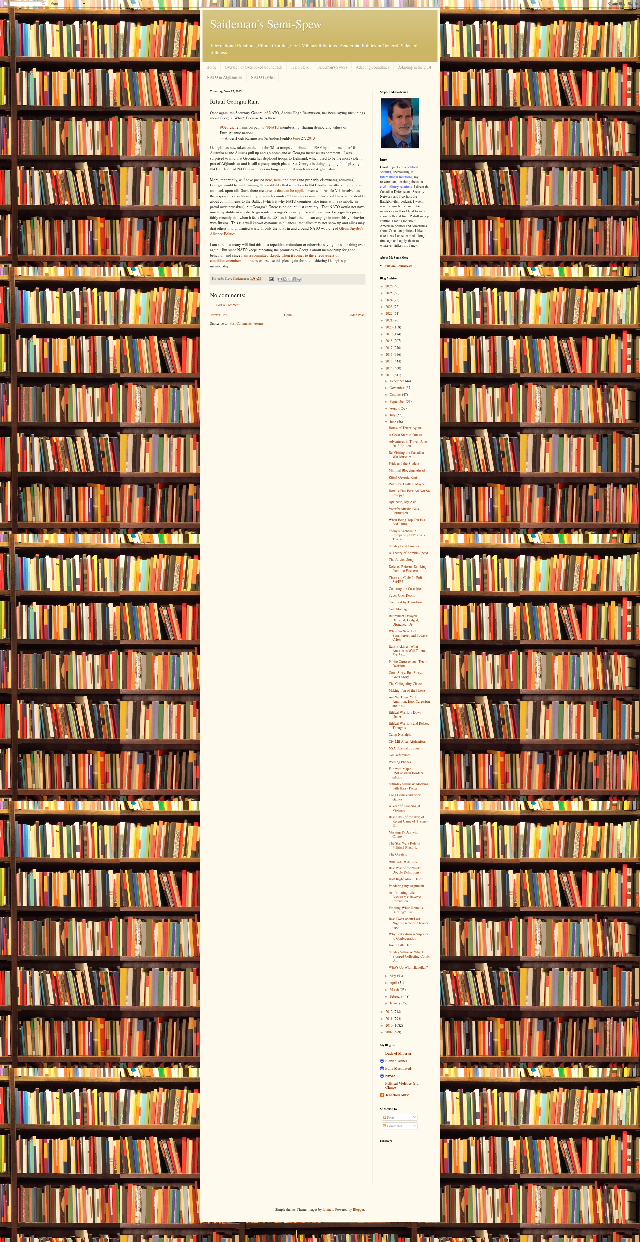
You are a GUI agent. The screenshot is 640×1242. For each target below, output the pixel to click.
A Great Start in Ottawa (405, 434)
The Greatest (398, 854)
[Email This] (280, 279)
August (395, 408)
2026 (390, 286)
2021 (390, 320)
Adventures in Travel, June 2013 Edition (408, 443)
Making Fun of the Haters (407, 690)
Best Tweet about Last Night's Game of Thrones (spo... (408, 923)
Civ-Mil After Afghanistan (407, 741)
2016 (390, 354)
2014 (390, 368)
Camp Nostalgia (400, 734)
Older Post (356, 314)
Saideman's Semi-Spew (266, 24)
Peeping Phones (400, 761)
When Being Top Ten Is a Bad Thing (407, 521)
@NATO (272, 127)
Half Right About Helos (405, 879)
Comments (394, 1125)
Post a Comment (228, 304)
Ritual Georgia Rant (403, 477)
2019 (390, 333)
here (268, 179)
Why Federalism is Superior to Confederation (408, 936)
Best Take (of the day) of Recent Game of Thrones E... (408, 821)
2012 (390, 1011)
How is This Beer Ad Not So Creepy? (409, 492)
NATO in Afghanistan (224, 77)
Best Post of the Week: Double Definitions (405, 870)
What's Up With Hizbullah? (408, 967)
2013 (390, 374)
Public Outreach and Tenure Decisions (408, 663)
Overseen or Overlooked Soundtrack (253, 67)
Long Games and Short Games (405, 796)
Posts (390, 1117)
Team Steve (300, 67)
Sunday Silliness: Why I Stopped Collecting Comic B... (409, 956)
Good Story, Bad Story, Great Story (405, 674)
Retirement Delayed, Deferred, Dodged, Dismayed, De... (404, 620)
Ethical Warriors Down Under (405, 714)
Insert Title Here (400, 945)
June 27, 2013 (304, 138)
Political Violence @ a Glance (401, 1085)
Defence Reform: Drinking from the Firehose (407, 568)
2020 (390, 327)
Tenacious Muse (397, 1094)
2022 (390, 313)
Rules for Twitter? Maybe (407, 484)
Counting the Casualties (405, 588)
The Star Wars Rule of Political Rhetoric (404, 845)
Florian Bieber (396, 1060)
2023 (390, 306)
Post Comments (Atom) (246, 323)
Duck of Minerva (398, 1053)
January (396, 1003)
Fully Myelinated (398, 1068)
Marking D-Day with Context (403, 834)
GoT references (399, 754)
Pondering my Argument (406, 885)
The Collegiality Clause (405, 683)
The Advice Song (401, 559)
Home (211, 67)
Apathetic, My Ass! (402, 501)
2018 (390, 340)
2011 (390, 1018)
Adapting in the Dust (414, 67)
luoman (328, 1209)
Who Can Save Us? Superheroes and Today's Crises (408, 635)
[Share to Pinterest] (299, 279)
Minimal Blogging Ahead (407, 470)
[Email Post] (271, 278)
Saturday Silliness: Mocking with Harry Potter (408, 785)
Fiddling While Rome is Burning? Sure (406, 909)
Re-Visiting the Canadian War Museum (406, 454)
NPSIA (390, 1075)
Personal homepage (398, 265)
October (396, 394)
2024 (390, 299)
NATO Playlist (262, 77)
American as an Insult (404, 861)
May (393, 975)
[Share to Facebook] (294, 279)
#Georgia (227, 127)
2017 (390, 347)
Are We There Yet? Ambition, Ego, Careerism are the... (409, 701)
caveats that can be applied (285, 190)
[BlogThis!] (284, 279)
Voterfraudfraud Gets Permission (404, 510)
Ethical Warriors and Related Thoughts (409, 725)
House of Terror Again (405, 427)
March (395, 989)
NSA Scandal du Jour (404, 748)
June (393, 421)
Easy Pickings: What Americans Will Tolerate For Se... (408, 650)
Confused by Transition (405, 602)
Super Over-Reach (401, 595)
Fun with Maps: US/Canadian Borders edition (406, 772)
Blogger (358, 1209)
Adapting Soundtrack (373, 67)
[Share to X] (289, 279)
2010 (390, 1025)
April (394, 982)
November (398, 387)
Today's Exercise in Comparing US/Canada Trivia (407, 535)
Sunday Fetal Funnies (404, 546)
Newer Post (219, 314)
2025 (390, 292)
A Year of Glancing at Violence (404, 807)
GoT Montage (398, 609)
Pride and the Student (404, 463)
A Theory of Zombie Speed (408, 552)
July (393, 414)
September (398, 401)
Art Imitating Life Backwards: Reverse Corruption (405, 896)
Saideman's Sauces (332, 67)
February (397, 996)
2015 (390, 361)
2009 (390, 1032)
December (397, 380)
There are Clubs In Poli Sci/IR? (405, 579)
